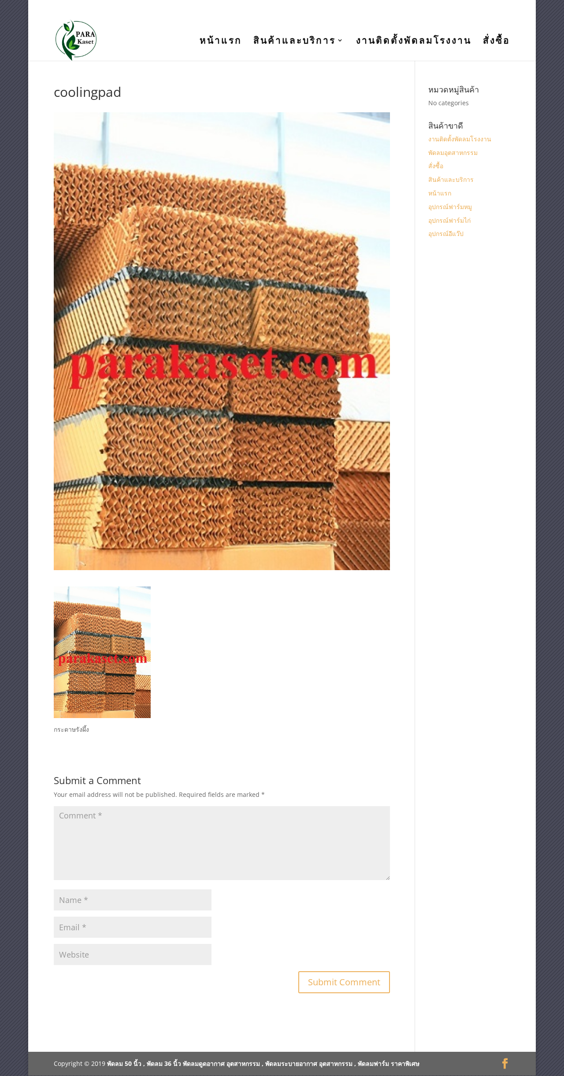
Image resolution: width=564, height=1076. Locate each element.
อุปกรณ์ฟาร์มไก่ (449, 220)
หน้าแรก (221, 41)
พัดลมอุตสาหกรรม (453, 152)
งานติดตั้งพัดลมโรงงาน (413, 41)
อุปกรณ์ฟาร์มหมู (450, 207)
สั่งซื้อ (496, 41)
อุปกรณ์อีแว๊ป (446, 233)
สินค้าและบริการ (294, 41)
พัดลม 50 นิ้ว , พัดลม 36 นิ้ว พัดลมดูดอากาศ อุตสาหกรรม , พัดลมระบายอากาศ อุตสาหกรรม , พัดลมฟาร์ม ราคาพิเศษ (263, 1063)
